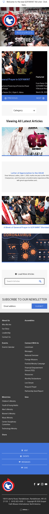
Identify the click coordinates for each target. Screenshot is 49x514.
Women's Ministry (8, 414)
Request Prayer (31, 387)
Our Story (5, 329)
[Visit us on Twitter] (38, 484)
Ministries (6, 397)
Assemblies (29, 320)
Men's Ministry (7, 409)
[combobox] (24, 110)
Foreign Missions (31, 360)
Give (27, 397)
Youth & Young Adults (10, 405)
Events (5, 343)
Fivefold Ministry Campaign (35, 364)
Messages (28, 351)
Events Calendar (8, 347)
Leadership (6, 333)
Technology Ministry (9, 429)
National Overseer (31, 355)
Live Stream (29, 383)
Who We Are (6, 325)
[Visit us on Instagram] (42, 484)
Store (4, 435)
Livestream (29, 347)
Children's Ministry (9, 401)
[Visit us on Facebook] (34, 484)
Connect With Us (32, 343)
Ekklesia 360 (24, 509)
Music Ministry (7, 418)
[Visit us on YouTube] (46, 484)
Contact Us (6, 337)
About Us (6, 320)
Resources (29, 374)
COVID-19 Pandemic (14, 80)
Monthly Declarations (33, 379)
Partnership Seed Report (34, 391)
